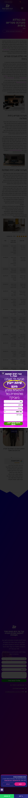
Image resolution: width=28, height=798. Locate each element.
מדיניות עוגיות (8, 780)
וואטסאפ (6, 796)
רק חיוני (8, 784)
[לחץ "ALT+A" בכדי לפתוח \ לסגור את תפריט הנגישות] (2, 790)
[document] (14, 399)
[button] (3, 373)
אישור (20, 784)
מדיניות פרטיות (16, 780)
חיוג (20, 796)
